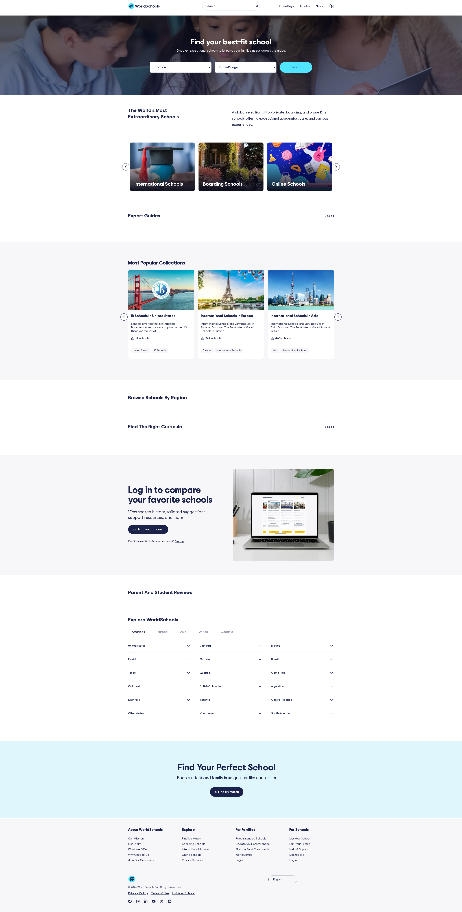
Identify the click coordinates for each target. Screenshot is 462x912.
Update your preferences (253, 844)
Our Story (134, 844)
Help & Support (299, 849)
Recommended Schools (251, 838)
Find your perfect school (227, 767)
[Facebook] (130, 901)
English (277, 879)
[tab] (141, 633)
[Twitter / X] (162, 901)
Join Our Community (141, 860)
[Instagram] (138, 901)
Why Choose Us (138, 854)
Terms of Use (160, 893)
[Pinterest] (169, 901)
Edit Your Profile (299, 844)
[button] (125, 166)
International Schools (196, 849)
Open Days (286, 6)
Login (239, 860)
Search (296, 67)
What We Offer (138, 849)
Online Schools (191, 854)
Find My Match (191, 838)
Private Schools (192, 860)
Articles (305, 6)
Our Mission (136, 838)
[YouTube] (154, 901)
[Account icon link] (332, 6)
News (319, 6)
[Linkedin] (146, 901)
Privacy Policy (138, 893)
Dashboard (296, 854)
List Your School (299, 838)
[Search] (257, 6)
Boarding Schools (193, 844)
